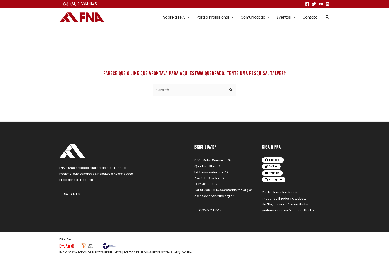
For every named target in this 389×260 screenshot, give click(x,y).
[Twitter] (314, 4)
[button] (187, 17)
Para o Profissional (213, 17)
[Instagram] (328, 4)
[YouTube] (321, 4)
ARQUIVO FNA (183, 252)
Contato (310, 17)
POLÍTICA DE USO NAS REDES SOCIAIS (148, 252)
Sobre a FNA (174, 17)
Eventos (284, 17)
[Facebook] (307, 4)
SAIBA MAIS (72, 194)
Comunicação (253, 17)
